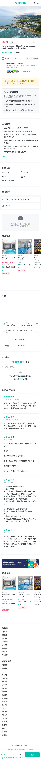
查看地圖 (22, 340)
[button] (20, 82)
